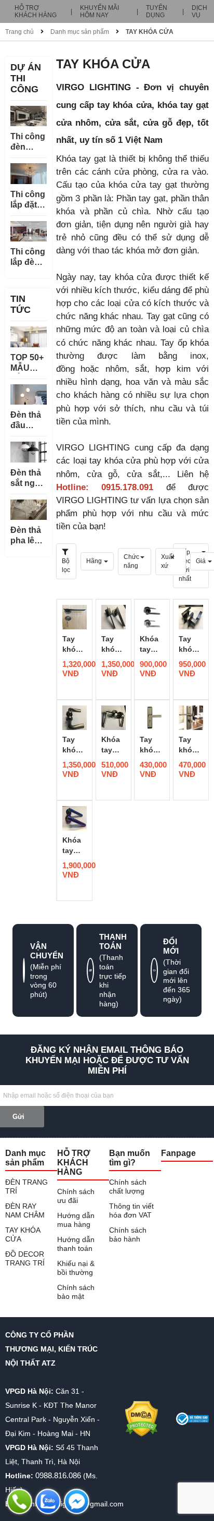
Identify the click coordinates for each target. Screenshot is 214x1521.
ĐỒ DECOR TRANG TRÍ (25, 1258)
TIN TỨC (20, 304)
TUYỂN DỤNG (156, 11)
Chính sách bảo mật (76, 1291)
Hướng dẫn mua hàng (76, 1219)
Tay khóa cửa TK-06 (189, 644)
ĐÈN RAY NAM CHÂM (25, 1210)
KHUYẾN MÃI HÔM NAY (99, 11)
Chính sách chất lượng (127, 1186)
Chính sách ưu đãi (76, 1195)
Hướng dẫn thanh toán (76, 1243)
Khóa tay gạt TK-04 (111, 745)
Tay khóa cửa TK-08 (111, 644)
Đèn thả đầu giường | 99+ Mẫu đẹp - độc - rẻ (27, 420)
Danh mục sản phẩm (79, 31)
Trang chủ (19, 31)
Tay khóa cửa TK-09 (72, 644)
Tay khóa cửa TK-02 (189, 745)
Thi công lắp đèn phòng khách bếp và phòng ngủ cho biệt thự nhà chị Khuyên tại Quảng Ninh (27, 257)
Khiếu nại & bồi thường (76, 1267)
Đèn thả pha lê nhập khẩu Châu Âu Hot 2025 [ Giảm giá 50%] (27, 536)
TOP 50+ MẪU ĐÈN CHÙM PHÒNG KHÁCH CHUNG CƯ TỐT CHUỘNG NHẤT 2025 (28, 363)
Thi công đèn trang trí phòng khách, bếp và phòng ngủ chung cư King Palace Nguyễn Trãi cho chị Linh (27, 142)
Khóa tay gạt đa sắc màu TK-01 (73, 846)
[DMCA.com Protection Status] (141, 1419)
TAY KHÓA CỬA (149, 31)
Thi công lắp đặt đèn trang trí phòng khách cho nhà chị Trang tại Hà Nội (27, 200)
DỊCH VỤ (199, 11)
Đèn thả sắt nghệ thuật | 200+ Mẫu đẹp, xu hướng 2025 (28, 478)
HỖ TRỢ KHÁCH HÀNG (36, 11)
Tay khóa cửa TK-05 (72, 745)
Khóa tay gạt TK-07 (150, 644)
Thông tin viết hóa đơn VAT (131, 1210)
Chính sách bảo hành (127, 1234)
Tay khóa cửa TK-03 (150, 745)
